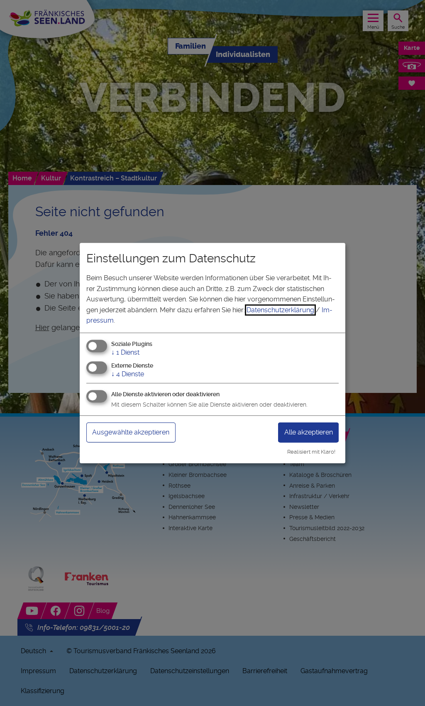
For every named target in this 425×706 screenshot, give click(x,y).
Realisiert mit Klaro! (311, 452)
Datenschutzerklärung (280, 310)
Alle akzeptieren (308, 432)
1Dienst (125, 352)
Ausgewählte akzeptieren (130, 432)
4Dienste (127, 374)
